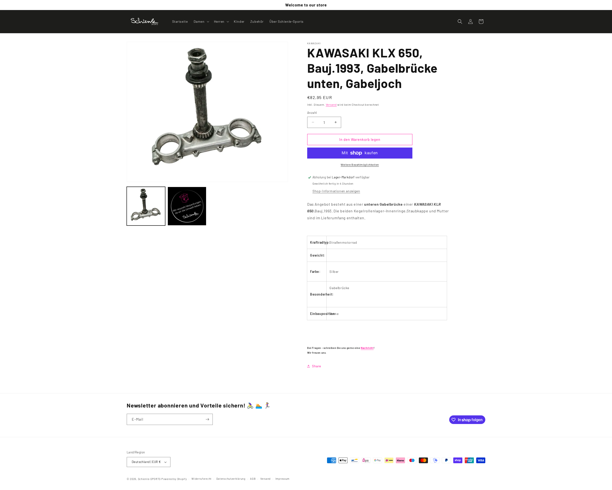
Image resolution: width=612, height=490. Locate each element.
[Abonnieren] (207, 419)
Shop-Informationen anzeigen (336, 191)
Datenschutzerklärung (231, 478)
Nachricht (367, 347)
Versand (331, 104)
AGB (253, 478)
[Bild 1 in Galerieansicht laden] (146, 206)
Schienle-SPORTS (149, 478)
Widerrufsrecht (201, 478)
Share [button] (316, 366)
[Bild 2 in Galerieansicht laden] (187, 206)
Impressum (282, 478)
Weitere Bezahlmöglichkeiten (360, 164)
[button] (201, 22)
